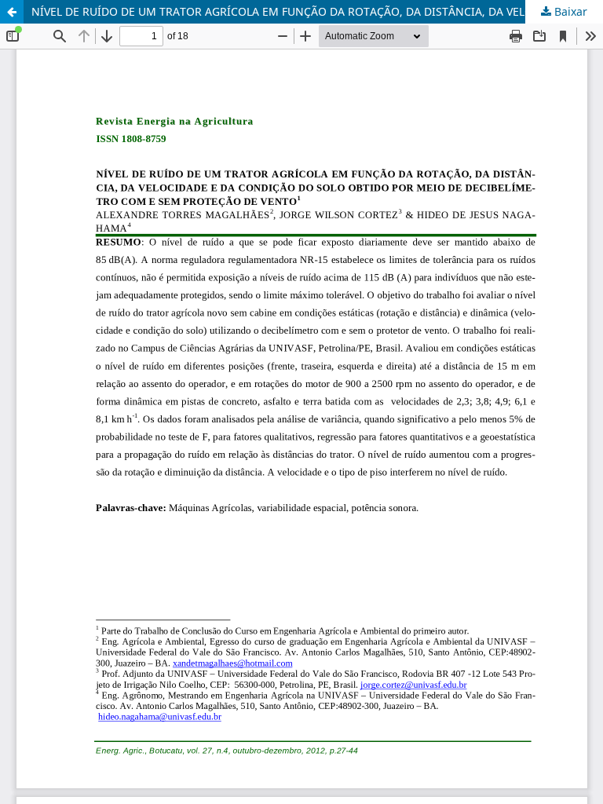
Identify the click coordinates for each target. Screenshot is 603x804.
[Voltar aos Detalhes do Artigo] (12, 12)
